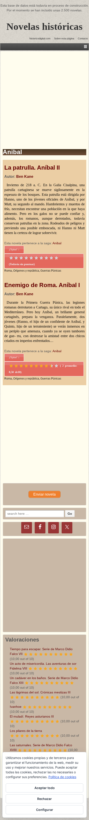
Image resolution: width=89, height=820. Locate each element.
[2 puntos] (16, 258)
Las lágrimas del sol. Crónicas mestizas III (40, 692)
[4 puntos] (26, 258)
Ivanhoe (15, 706)
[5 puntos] (31, 258)
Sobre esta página (64, 38)
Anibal (56, 243)
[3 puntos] (21, 258)
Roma (8, 270)
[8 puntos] (46, 258)
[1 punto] (11, 258)
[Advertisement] (44, 95)
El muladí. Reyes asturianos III (32, 716)
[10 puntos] (56, 258)
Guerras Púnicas (50, 270)
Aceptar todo (44, 788)
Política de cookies (62, 777)
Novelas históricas (44, 26)
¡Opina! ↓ (14, 249)
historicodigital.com (39, 38)
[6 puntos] (36, 258)
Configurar (44, 810)
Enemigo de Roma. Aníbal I (42, 285)
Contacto (83, 38)
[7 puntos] (41, 258)
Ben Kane (24, 176)
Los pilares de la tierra (26, 731)
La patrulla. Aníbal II (32, 167)
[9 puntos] (51, 258)
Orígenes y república (26, 270)
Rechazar (44, 799)
